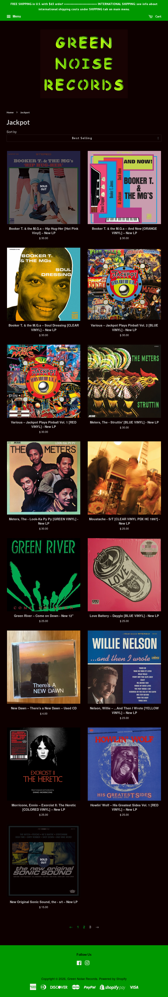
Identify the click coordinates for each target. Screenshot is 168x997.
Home (10, 112)
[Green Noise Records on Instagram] (87, 963)
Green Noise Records (82, 978)
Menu (16, 16)
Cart (157, 16)
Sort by (12, 131)
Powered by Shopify (113, 978)
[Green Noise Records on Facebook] (79, 963)
